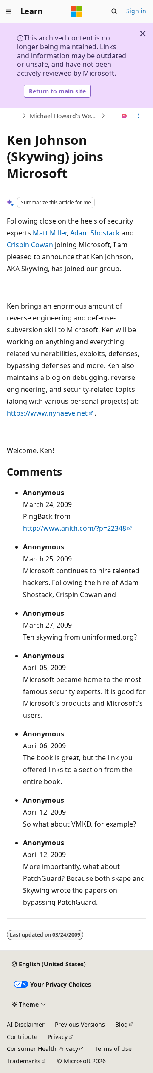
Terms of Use (113, 1049)
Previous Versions (80, 1024)
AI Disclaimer (26, 1024)
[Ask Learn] (124, 116)
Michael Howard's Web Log (64, 116)
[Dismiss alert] (143, 33)
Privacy (58, 1037)
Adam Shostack (95, 233)
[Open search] (114, 11)
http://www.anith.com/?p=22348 (74, 528)
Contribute (22, 1037)
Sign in (136, 11)
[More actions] (138, 116)
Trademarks (23, 1061)
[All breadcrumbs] (14, 116)
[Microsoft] (76, 11)
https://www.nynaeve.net (47, 413)
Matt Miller (50, 233)
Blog (121, 1024)
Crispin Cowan (30, 244)
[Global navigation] (8, 11)
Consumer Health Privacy (42, 1049)
